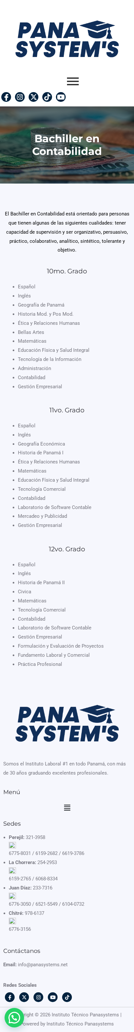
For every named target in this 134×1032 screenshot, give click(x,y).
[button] (67, 808)
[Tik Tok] (47, 97)
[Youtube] (61, 97)
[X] (33, 97)
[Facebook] (6, 97)
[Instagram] (20, 97)
